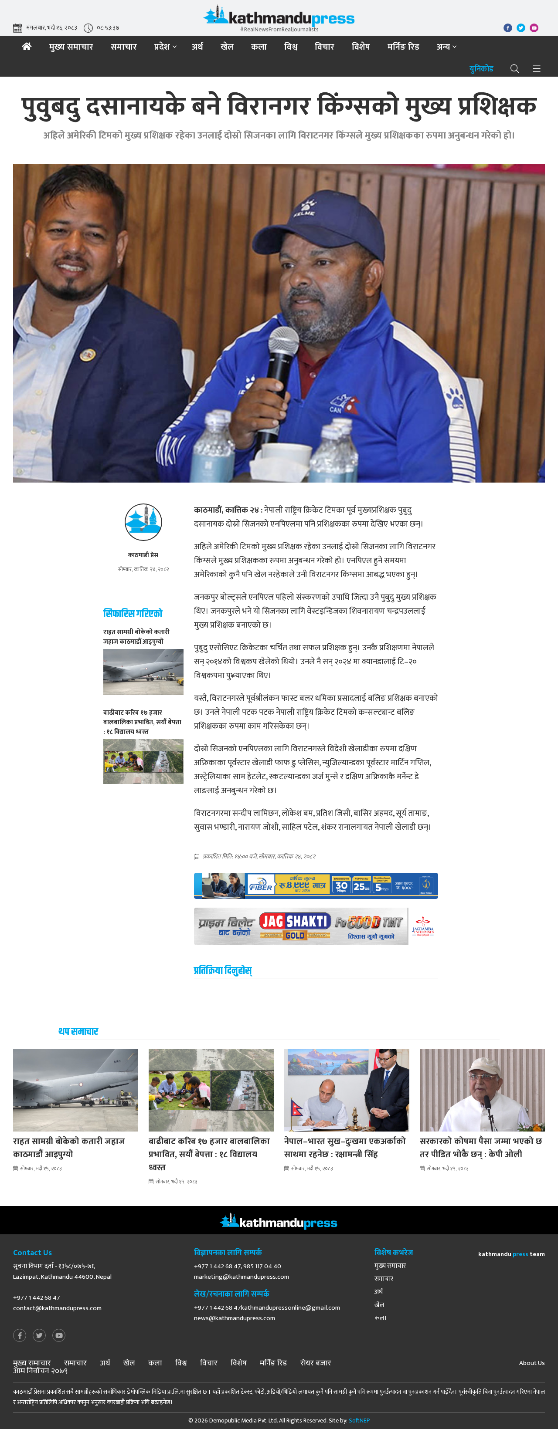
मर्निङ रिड (403, 47)
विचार (324, 47)
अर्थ (197, 47)
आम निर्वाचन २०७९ (40, 1371)
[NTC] (316, 886)
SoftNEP (359, 1420)
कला (259, 47)
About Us (532, 1363)
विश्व (290, 47)
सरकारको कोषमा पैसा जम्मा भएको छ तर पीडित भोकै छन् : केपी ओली (481, 1148)
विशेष (361, 47)
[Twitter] (39, 1336)
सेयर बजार (315, 1363)
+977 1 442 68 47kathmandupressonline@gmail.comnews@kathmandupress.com (267, 1313)
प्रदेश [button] (162, 47)
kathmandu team (511, 1254)
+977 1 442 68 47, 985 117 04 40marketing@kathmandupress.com (241, 1271)
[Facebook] (19, 1336)
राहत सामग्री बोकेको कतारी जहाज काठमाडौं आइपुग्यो (69, 1148)
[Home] (27, 46)
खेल (227, 47)
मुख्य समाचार (71, 47)
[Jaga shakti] (316, 926)
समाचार (124, 47)
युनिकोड (481, 69)
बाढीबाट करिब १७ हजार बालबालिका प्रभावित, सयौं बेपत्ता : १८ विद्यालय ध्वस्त (209, 1154)
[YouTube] (58, 1336)
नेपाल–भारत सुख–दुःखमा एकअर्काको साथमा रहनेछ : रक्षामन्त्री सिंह (345, 1148)
